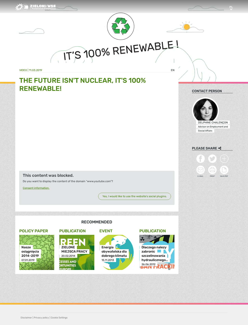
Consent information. (36, 188)
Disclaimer (26, 317)
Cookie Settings (59, 317)
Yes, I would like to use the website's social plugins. (134, 196)
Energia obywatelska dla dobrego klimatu (114, 251)
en (172, 70)
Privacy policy (41, 317)
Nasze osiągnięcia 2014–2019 (30, 251)
